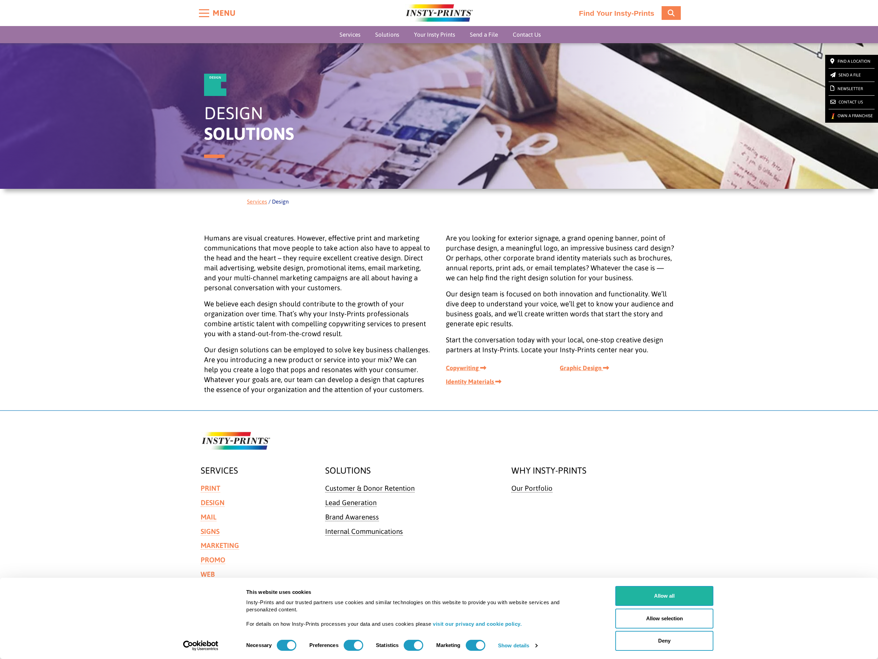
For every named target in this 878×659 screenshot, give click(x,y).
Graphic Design (581, 367)
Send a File (484, 34)
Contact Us (527, 34)
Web (208, 574)
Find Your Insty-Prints (616, 13)
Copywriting (463, 367)
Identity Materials (470, 381)
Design (213, 503)
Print (210, 488)
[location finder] (671, 13)
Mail (208, 517)
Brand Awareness (352, 517)
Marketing (220, 545)
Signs (210, 531)
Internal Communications (364, 531)
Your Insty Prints (434, 34)
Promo (213, 560)
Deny (664, 641)
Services (350, 34)
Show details (513, 645)
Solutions (387, 34)
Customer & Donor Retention (370, 488)
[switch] (353, 645)
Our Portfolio (532, 488)
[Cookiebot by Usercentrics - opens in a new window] (201, 645)
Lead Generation (351, 503)
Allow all (664, 596)
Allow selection (664, 618)
